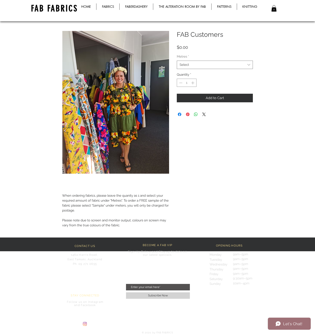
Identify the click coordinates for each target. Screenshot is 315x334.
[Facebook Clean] (93, 324)
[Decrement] (180, 83)
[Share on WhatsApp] (195, 114)
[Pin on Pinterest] (187, 114)
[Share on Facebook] (179, 114)
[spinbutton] (186, 83)
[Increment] (193, 83)
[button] (274, 8)
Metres (183, 56)
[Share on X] (204, 114)
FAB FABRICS (54, 8)
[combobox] (215, 65)
